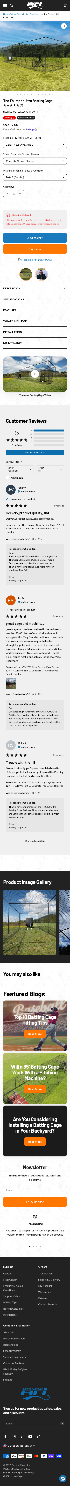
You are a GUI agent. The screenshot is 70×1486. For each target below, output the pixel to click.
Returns (42, 1298)
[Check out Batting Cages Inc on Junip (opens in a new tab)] (41, 841)
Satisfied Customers (14, 1356)
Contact (7, 1273)
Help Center (10, 1279)
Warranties (44, 1291)
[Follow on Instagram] (14, 1436)
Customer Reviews (13, 1363)
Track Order (45, 1273)
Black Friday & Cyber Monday (15, 1371)
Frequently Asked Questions (13, 1288)
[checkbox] (20, 478)
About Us (8, 1332)
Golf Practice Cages (13, 1476)
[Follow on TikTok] (38, 1436)
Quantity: (8, 186)
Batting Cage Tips (13, 1308)
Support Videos (12, 1296)
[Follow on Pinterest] (22, 1436)
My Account (45, 1285)
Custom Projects (47, 1304)
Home (6, 14)
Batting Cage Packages (33, 14)
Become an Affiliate (14, 1338)
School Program (12, 1350)
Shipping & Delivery (49, 1279)
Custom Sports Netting (21, 1472)
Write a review (35, 452)
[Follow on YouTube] (30, 1436)
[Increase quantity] (20, 193)
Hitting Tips (10, 1302)
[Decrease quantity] (7, 193)
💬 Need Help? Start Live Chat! (35, 259)
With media (16, 477)
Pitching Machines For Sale (16, 1468)
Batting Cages (16, 14)
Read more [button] (12, 660)
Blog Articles (10, 1344)
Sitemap (7, 1379)
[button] (13, 105)
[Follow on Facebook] (5, 1436)
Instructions (10, 1314)
